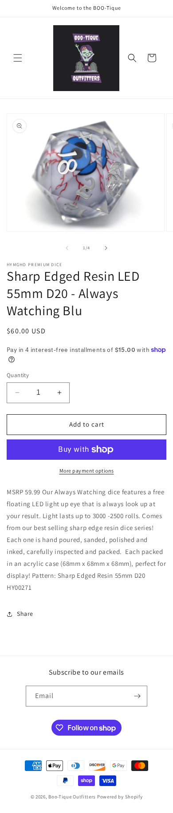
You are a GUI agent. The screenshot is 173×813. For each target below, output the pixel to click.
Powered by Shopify (120, 797)
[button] (18, 58)
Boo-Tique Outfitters (72, 797)
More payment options (86, 470)
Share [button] (25, 614)
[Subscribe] (137, 696)
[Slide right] (106, 248)
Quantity (18, 375)
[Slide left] (67, 248)
